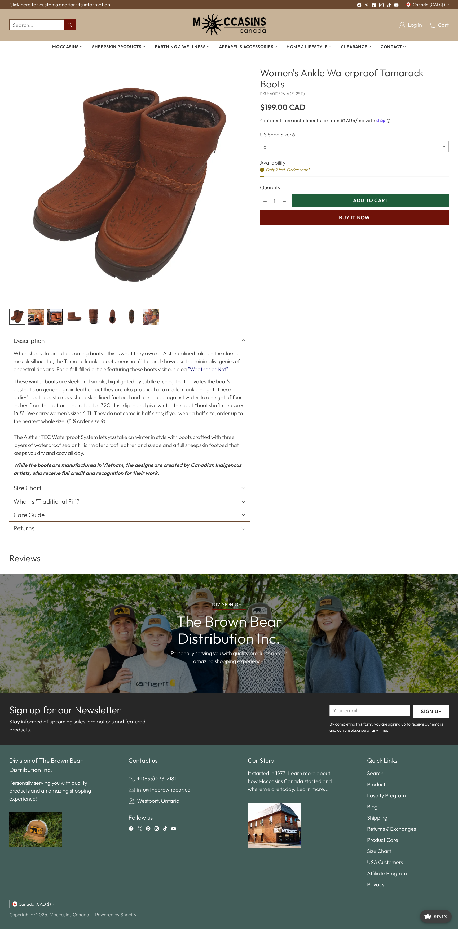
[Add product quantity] (284, 201)
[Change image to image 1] (17, 317)
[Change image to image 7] (132, 317)
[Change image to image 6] (113, 317)
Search (375, 773)
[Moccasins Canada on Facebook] (359, 6)
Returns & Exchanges (391, 828)
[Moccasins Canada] (229, 25)
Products (377, 784)
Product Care (382, 840)
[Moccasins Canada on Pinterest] (374, 6)
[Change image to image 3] (55, 317)
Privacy (376, 884)
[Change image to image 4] (74, 317)
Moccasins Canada (69, 915)
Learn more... (313, 789)
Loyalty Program (386, 795)
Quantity (270, 187)
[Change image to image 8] (151, 317)
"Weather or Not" (208, 369)
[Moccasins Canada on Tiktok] (388, 6)
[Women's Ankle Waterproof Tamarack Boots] (129, 183)
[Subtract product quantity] (265, 201)
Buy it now (354, 217)
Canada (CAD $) (429, 4)
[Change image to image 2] (36, 317)
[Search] (70, 24)
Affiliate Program (387, 873)
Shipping (377, 817)
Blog (372, 806)
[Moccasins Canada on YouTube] (396, 6)
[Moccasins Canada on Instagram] (381, 6)
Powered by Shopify (115, 915)
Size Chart (379, 851)
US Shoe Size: (277, 134)
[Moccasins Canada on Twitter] (366, 6)
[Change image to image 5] (94, 317)
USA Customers (385, 862)
